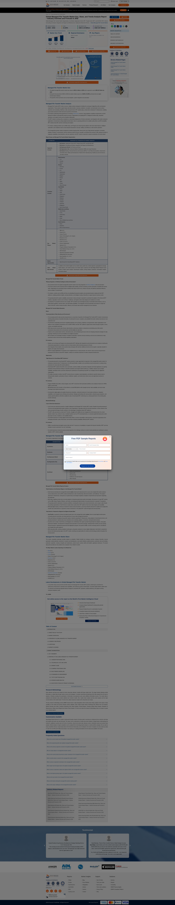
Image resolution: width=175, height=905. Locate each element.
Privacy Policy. (101, 461)
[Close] (110, 436)
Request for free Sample (87, 466)
